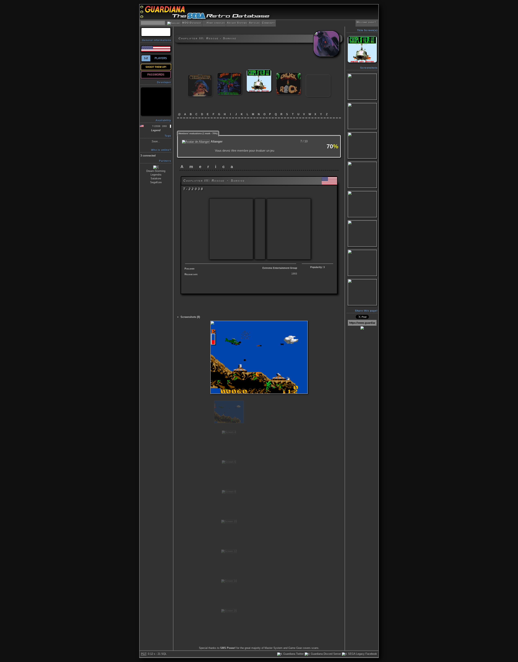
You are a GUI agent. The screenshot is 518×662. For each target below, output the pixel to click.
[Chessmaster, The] (200, 76)
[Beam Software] (156, 101)
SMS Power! (228, 647)
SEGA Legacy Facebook (362, 653)
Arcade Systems (237, 22)
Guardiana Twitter (293, 653)
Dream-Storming (155, 170)
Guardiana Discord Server (325, 653)
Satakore (156, 178)
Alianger (217, 141)
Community (268, 22)
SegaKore (156, 182)
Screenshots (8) (190, 316)
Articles (254, 22)
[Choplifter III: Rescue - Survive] (259, 71)
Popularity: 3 (317, 267)
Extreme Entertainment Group (279, 268)
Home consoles (214, 22)
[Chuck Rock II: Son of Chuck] (318, 76)
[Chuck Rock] (288, 74)
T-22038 (156, 126)
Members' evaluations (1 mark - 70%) (198, 133)
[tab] (198, 133)
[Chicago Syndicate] (229, 74)
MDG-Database (191, 22)
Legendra (156, 174)
